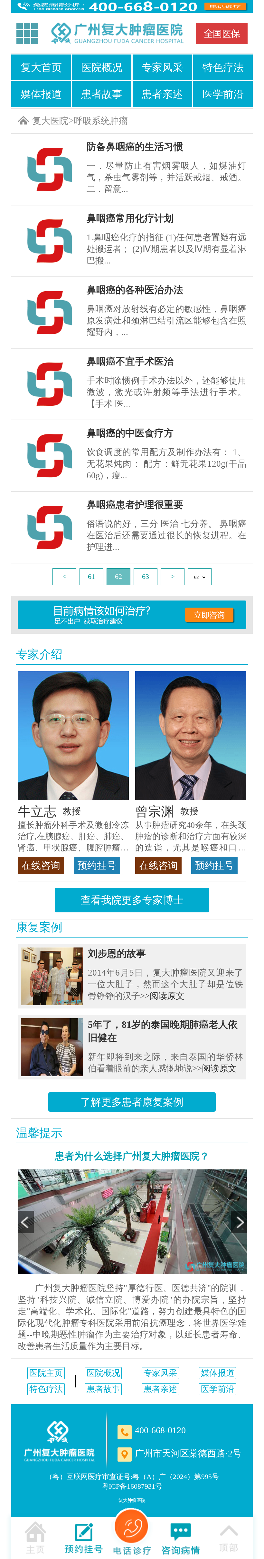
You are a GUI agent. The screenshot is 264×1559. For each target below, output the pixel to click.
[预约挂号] (84, 1537)
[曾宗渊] (190, 735)
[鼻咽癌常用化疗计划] (50, 241)
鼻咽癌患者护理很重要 (135, 504)
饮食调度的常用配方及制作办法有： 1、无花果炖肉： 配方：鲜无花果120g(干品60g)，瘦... (166, 463)
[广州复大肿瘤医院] (117, 33)
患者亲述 (162, 94)
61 (91, 576)
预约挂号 (97, 865)
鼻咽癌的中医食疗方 (130, 433)
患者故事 (101, 94)
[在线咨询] (180, 1537)
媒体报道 (41, 94)
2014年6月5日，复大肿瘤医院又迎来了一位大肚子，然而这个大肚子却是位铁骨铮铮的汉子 (165, 984)
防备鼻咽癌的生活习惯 (135, 146)
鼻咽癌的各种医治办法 (135, 289)
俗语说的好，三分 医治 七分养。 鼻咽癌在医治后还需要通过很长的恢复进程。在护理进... (166, 535)
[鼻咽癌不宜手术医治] (50, 384)
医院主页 (46, 1373)
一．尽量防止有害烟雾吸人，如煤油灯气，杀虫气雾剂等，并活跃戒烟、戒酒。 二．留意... (166, 177)
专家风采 (162, 67)
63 (145, 576)
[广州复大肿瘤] (59, 1441)
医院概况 (101, 67)
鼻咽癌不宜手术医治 (130, 361)
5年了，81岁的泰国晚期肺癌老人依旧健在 (163, 1031)
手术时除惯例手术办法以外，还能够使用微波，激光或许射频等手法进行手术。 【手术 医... (166, 392)
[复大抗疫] (222, 33)
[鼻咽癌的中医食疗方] (50, 456)
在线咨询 (41, 865)
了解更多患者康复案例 (132, 1102)
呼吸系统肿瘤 (101, 121)
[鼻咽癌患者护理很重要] (50, 527)
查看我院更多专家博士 (132, 900)
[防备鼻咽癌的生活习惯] (50, 169)
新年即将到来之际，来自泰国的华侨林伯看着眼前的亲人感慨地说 (165, 1062)
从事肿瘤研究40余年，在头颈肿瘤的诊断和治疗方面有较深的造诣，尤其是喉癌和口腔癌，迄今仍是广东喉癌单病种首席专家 (190, 836)
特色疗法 (223, 67)
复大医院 (50, 121)
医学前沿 (223, 94)
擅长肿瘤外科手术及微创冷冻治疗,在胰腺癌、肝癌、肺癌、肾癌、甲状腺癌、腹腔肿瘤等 (73, 836)
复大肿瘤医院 (132, 1500)
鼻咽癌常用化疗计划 (130, 218)
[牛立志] (73, 735)
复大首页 (41, 67)
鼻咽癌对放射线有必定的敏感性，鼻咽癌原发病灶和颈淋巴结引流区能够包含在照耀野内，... (166, 320)
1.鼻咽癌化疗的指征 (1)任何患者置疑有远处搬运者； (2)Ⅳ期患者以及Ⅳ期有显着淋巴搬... (166, 249)
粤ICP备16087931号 (132, 1486)
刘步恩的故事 (117, 953)
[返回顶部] (228, 1537)
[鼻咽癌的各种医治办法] (50, 312)
